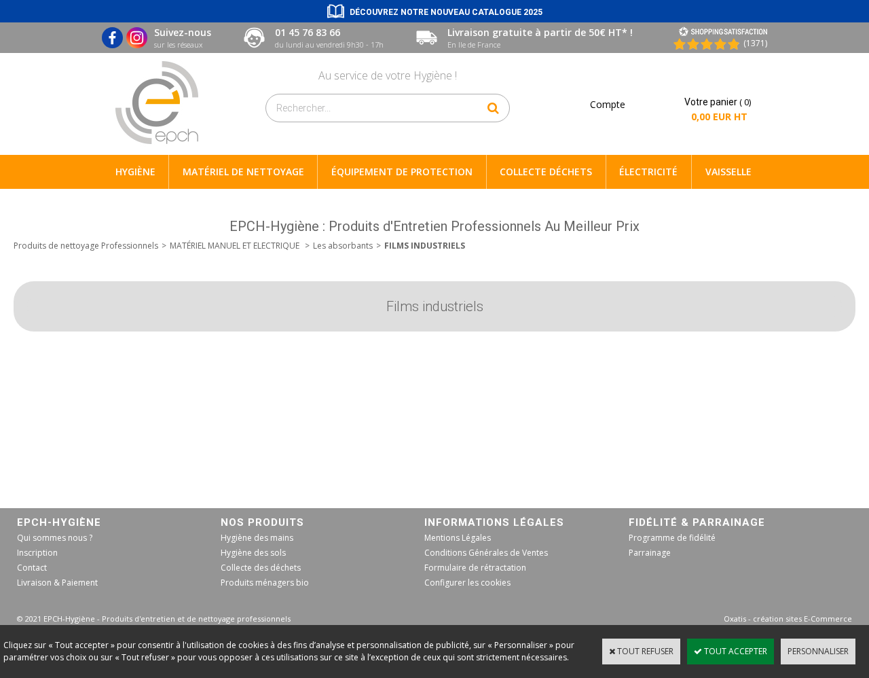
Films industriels (424, 245)
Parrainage (650, 552)
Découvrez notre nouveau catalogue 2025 (446, 12)
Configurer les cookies (467, 582)
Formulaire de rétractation (475, 567)
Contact (32, 567)
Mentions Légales (457, 537)
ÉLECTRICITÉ (648, 171)
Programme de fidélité (672, 537)
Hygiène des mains (257, 537)
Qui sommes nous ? (54, 537)
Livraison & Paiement (57, 582)
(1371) (755, 43)
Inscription (37, 552)
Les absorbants (343, 245)
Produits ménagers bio (265, 582)
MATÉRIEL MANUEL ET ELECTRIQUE (235, 245)
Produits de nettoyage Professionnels (86, 245)
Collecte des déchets (261, 567)
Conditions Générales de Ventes (486, 552)
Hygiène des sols (253, 552)
